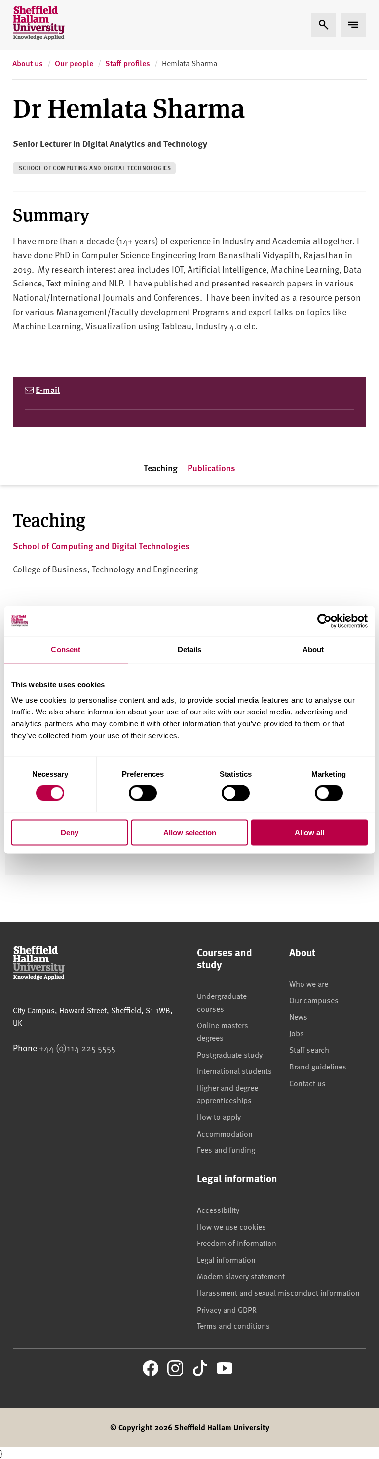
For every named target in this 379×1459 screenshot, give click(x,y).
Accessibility (218, 1209)
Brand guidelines (317, 1066)
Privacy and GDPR (227, 1309)
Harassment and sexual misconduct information (278, 1292)
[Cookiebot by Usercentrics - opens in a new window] (324, 620)
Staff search (309, 1049)
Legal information (226, 1259)
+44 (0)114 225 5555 (77, 1047)
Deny (69, 832)
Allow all (309, 832)
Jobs (296, 1033)
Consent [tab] (65, 649)
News (298, 1016)
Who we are (308, 983)
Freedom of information (236, 1242)
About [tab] (313, 649)
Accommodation (225, 1133)
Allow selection (189, 832)
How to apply (219, 1116)
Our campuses (314, 1000)
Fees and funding (226, 1149)
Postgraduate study (230, 1054)
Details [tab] (190, 649)
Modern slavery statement (241, 1275)
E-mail (48, 389)
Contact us (307, 1082)
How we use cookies (231, 1226)
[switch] (143, 793)
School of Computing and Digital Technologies (95, 168)
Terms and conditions (233, 1325)
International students (234, 1070)
